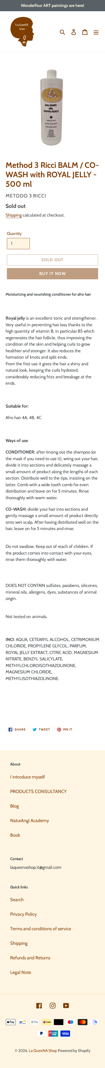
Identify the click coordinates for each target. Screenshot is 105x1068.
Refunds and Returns (30, 958)
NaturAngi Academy (29, 820)
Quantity (14, 233)
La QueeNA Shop (43, 1050)
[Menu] (96, 32)
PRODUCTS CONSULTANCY (38, 791)
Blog (14, 806)
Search (17, 899)
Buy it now (52, 273)
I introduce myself (27, 777)
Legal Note (20, 972)
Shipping (14, 215)
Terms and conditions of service (40, 929)
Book (15, 835)
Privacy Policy (23, 914)
